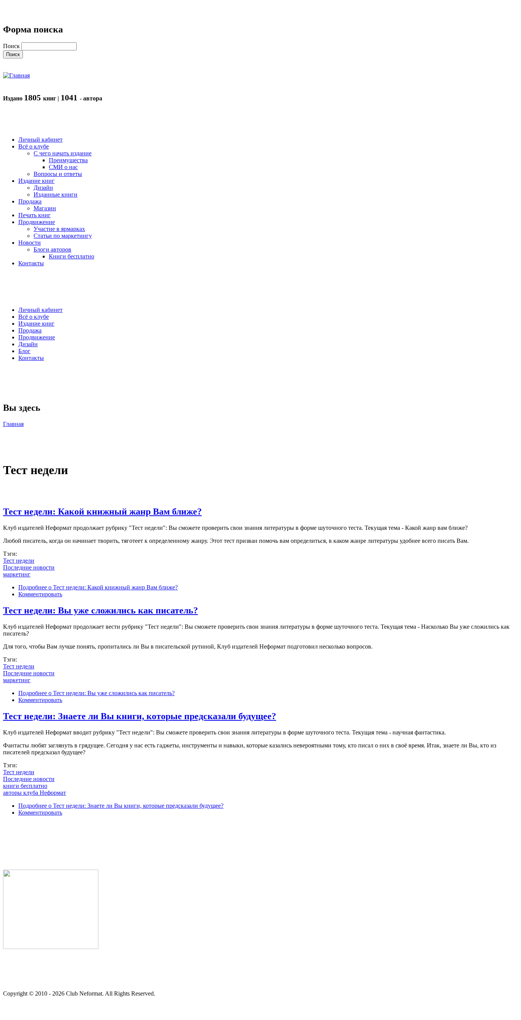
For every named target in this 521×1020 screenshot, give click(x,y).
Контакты (31, 358)
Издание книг (36, 323)
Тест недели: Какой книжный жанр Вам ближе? (102, 511)
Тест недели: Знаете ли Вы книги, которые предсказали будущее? (139, 716)
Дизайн (28, 344)
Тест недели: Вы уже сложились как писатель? (100, 610)
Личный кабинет (40, 310)
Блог (24, 351)
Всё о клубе (33, 316)
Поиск (12, 46)
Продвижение (36, 337)
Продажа (30, 330)
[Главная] (16, 75)
